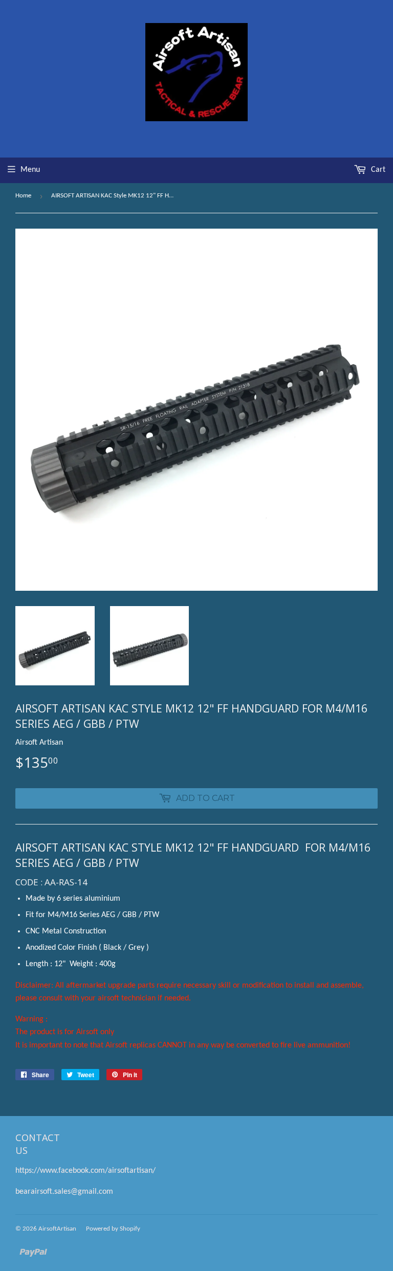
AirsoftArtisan (57, 1228)
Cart (377, 170)
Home (23, 195)
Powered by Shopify (113, 1228)
